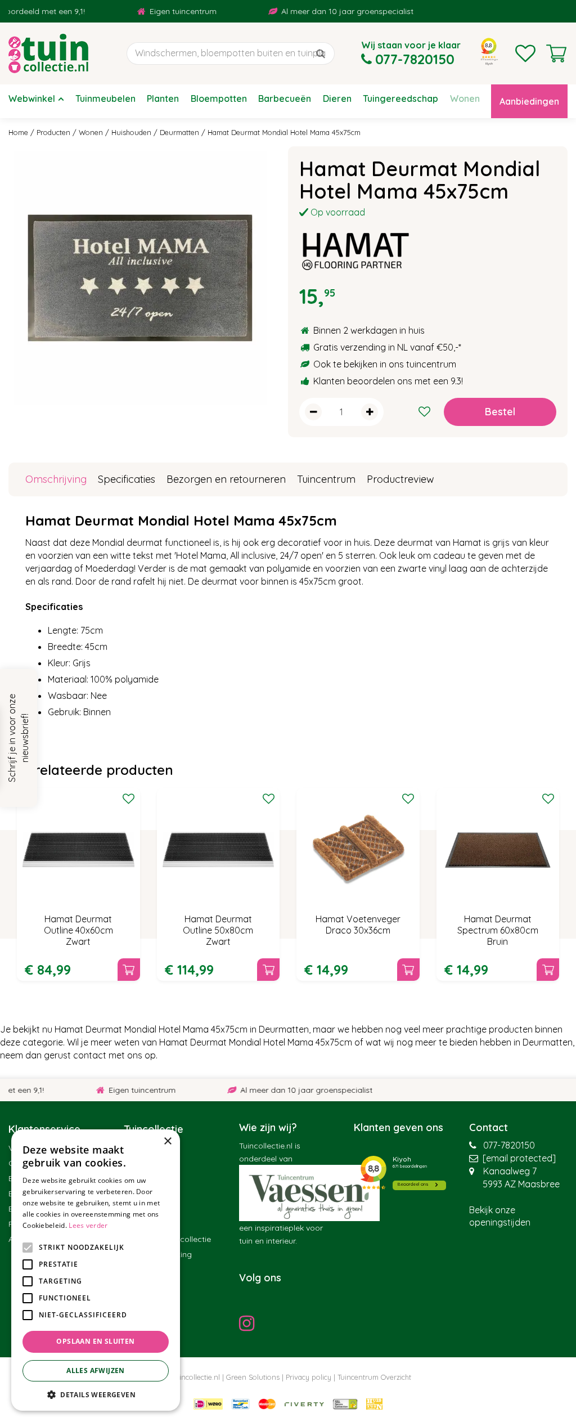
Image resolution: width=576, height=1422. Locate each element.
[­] (249, 1323)
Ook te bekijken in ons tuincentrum (384, 364)
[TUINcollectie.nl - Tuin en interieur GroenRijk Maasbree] (48, 53)
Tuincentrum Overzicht (374, 1376)
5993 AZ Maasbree (521, 1184)
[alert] (95, 1270)
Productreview (400, 479)
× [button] (167, 1141)
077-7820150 (509, 1145)
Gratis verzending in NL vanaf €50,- (385, 347)
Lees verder (88, 1225)
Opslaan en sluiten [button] (95, 1341)
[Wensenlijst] (525, 53)
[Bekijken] (556, 53)
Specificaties (126, 479)
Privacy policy (308, 1376)
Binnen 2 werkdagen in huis (369, 330)
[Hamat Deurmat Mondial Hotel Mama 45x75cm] (139, 277)
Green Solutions (253, 1376)
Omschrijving (56, 479)
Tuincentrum (326, 479)
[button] (95, 1394)
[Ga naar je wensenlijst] (525, 53)
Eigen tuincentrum (165, 11)
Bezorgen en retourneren (226, 479)
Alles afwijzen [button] (95, 1370)
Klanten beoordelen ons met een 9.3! (388, 381)
